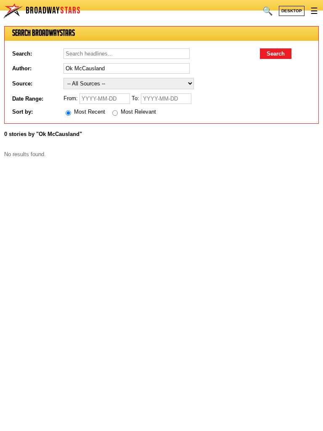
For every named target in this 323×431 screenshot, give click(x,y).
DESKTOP (291, 10)
